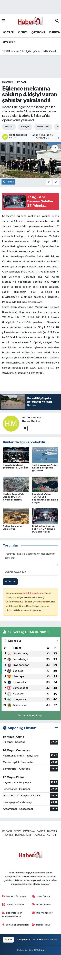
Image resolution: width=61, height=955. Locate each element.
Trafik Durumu (43, 904)
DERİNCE (20, 835)
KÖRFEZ (9, 835)
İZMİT (29, 835)
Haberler (7, 82)
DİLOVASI (52, 831)
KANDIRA (40, 835)
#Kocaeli (9, 127)
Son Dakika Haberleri (17, 924)
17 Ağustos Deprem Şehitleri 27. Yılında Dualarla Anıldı (43, 529)
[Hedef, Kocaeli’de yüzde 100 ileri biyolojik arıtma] (16, 484)
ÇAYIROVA (38, 32)
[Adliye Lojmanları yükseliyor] (16, 516)
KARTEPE (51, 835)
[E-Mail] (25, 428)
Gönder (10, 581)
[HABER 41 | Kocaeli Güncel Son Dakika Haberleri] (30, 21)
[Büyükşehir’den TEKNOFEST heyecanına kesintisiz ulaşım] (45, 484)
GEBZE (22, 32)
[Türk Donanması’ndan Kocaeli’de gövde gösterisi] (45, 455)
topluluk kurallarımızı (33, 593)
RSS (10, 939)
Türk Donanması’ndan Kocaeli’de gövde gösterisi (45, 468)
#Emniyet (25, 127)
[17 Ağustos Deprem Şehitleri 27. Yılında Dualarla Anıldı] (45, 516)
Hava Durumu (44, 896)
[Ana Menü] (3, 21)
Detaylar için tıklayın (30, 715)
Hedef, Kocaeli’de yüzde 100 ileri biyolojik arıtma (13, 497)
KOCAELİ (8, 32)
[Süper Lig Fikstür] (56, 728)
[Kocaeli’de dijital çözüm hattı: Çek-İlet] (16, 455)
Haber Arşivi (43, 924)
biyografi (9, 41)
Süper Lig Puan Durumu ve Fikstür (12, 915)
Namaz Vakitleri (15, 904)
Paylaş (10, 181)
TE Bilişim (39, 950)
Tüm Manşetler (44, 913)
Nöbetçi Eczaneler (16, 896)
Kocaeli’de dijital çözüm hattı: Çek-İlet (30, 51)
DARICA (54, 32)
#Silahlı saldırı (43, 127)
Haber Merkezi (31, 421)
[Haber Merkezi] (11, 423)
